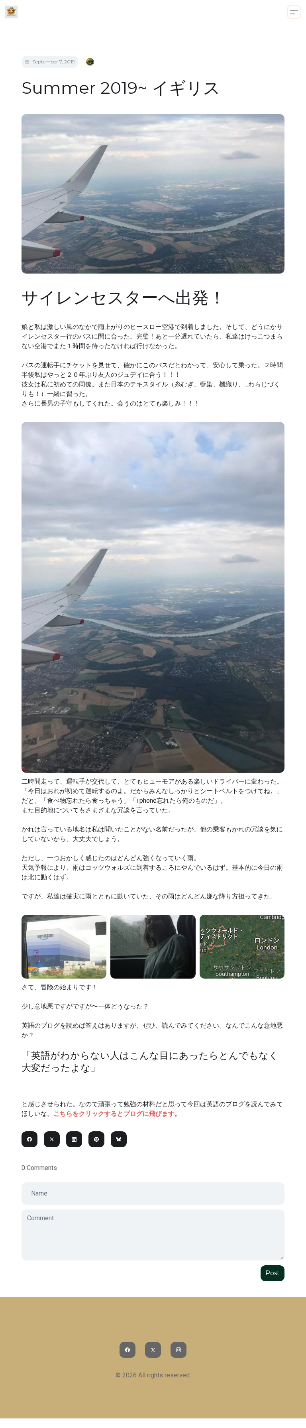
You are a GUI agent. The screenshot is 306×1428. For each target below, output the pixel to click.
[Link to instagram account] (178, 1350)
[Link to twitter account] (153, 1350)
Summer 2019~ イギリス (121, 87)
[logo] (11, 12)
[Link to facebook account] (127, 1350)
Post (272, 1273)
